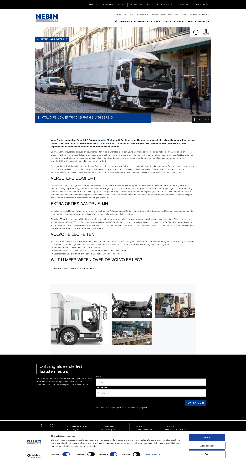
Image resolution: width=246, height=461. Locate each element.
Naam (98, 376)
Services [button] (125, 21)
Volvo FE (105, 140)
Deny (207, 454)
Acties (193, 14)
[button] (80, 319)
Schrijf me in (196, 403)
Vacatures (90, 4)
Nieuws (154, 14)
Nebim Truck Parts (141, 4)
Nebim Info (185, 4)
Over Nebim (166, 14)
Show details (151, 454)
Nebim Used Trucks (113, 4)
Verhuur (121, 14)
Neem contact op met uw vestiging (74, 268)
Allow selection (207, 446)
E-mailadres (101, 387)
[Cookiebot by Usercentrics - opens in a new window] (34, 456)
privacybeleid (143, 407)
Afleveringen (165, 4)
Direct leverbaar (138, 14)
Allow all (207, 437)
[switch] (91, 454)
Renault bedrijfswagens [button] (192, 21)
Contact (204, 14)
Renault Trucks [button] (163, 21)
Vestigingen (181, 14)
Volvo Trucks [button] (142, 21)
